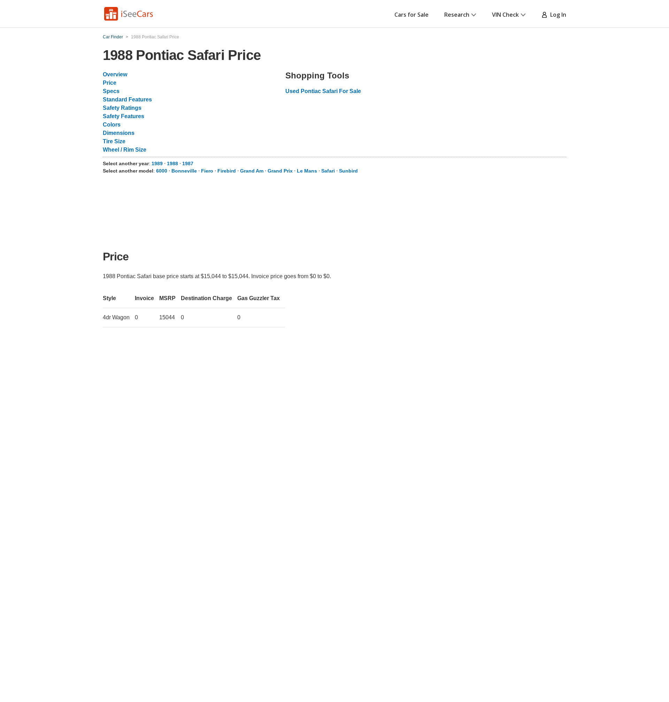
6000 (161, 171)
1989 (157, 163)
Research (456, 14)
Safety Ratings (122, 108)
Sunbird (348, 171)
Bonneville (184, 171)
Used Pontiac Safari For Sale (323, 91)
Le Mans (307, 171)
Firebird (226, 171)
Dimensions (118, 133)
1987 (187, 163)
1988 (172, 163)
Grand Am (251, 171)
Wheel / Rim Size (124, 150)
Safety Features (123, 116)
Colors (112, 125)
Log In (556, 14)
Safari (328, 171)
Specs (111, 91)
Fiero (207, 171)
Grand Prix (280, 171)
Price (109, 83)
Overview (115, 74)
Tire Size (114, 141)
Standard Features (127, 99)
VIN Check (505, 14)
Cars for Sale (411, 14)
